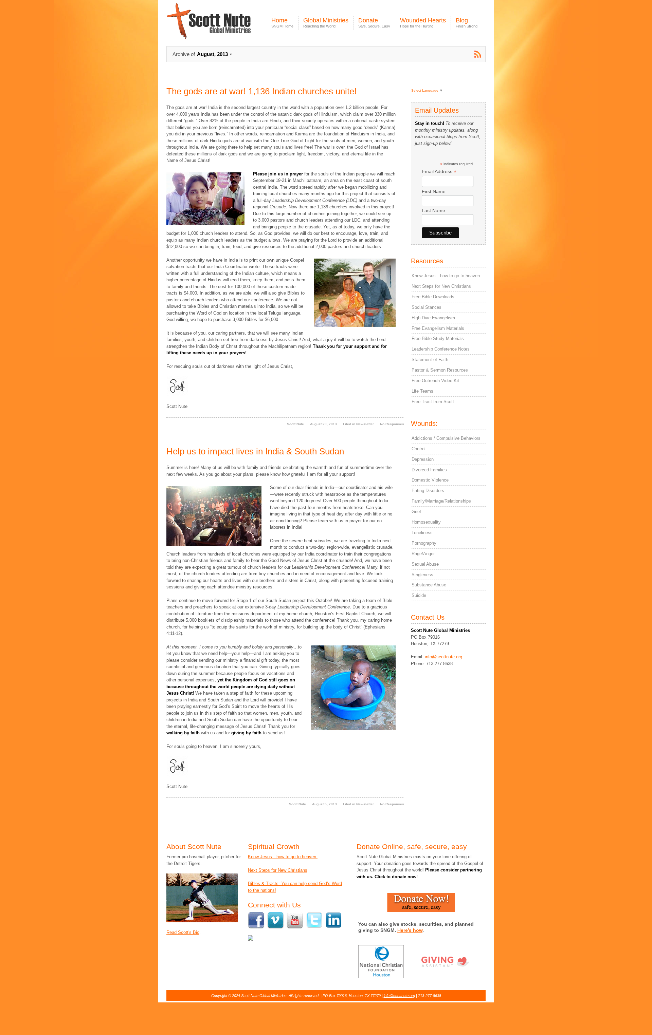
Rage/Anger (423, 553)
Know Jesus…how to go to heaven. (446, 275)
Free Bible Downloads (433, 296)
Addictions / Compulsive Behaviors (446, 438)
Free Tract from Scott (433, 401)
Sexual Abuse (425, 564)
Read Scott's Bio (182, 932)
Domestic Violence (430, 480)
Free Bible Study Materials (438, 338)
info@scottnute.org (443, 656)
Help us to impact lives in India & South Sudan (255, 451)
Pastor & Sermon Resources (440, 370)
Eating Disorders (428, 490)
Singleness (422, 574)
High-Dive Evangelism (433, 317)
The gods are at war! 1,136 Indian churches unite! (261, 91)
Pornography (424, 543)
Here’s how (409, 930)
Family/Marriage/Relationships (441, 501)
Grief (416, 511)
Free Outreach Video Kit (435, 380)
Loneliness (422, 532)
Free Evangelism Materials (438, 328)
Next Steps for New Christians (441, 286)
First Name (434, 191)
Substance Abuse (429, 584)
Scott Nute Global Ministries (224, 27)
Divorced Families (429, 469)
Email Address (439, 171)
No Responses (392, 424)
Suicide (419, 595)
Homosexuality (426, 522)
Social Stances (426, 307)
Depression (423, 459)
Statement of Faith (430, 359)
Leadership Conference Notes (441, 349)
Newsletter (365, 424)
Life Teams (422, 391)
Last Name (433, 210)
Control (418, 448)
